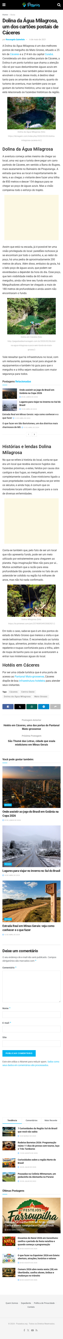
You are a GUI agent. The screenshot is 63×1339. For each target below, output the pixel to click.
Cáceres (14, 54)
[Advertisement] (31, 217)
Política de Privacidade (44, 1303)
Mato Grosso (40, 696)
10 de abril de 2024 (31, 427)
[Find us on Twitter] (28, 1330)
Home (5, 15)
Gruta (12, 15)
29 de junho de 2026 (29, 397)
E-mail (6, 1022)
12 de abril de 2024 (22, 418)
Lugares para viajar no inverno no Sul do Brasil (31, 870)
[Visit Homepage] (31, 5)
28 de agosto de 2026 (15, 1230)
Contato (31, 1307)
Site (4, 1037)
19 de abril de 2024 (29, 409)
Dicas (8, 805)
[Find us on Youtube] (32, 1330)
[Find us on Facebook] (24, 1330)
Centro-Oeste (27, 692)
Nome (6, 1008)
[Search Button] (59, 5)
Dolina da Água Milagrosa (17, 696)
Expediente (26, 1303)
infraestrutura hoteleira (32, 680)
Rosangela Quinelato (15, 39)
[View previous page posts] (28, 434)
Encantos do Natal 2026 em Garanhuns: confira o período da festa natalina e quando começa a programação (38, 1241)
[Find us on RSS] (37, 1330)
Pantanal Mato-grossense (29, 676)
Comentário (9, 967)
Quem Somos (12, 1303)
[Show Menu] (3, 5)
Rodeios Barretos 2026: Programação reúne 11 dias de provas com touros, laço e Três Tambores (38, 1145)
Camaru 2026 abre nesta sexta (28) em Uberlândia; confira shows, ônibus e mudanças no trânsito (38, 1272)
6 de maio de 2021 (37, 39)
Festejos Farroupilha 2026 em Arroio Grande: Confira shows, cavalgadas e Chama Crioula (30, 1224)
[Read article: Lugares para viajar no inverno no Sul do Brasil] (9, 405)
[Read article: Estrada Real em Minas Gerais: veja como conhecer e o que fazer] (31, 901)
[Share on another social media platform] (55, 706)
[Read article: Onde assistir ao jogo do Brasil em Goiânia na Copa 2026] (9, 393)
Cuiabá (49, 54)
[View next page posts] (34, 434)
